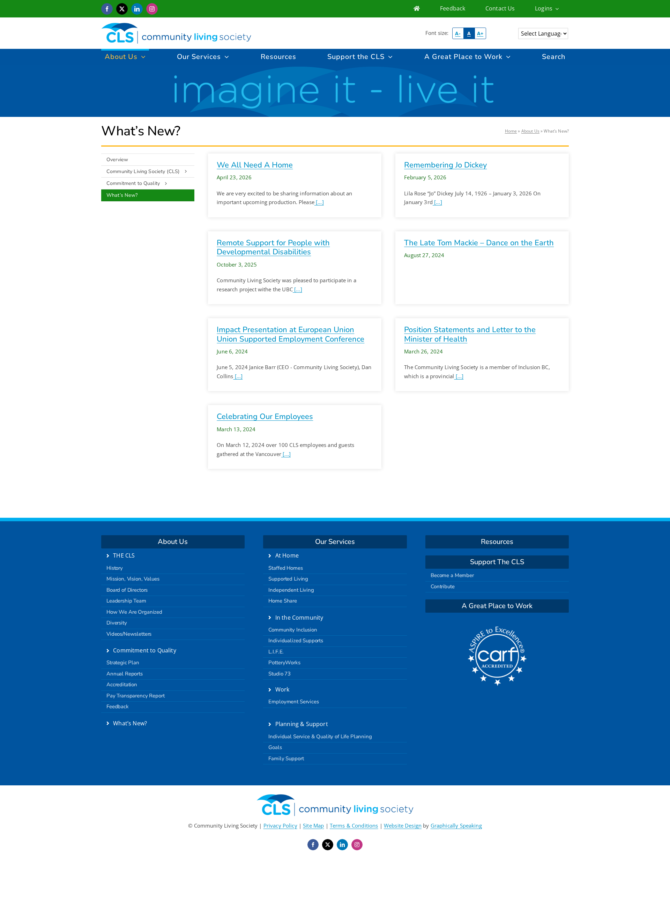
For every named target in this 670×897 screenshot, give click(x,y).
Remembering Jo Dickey (445, 165)
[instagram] (152, 9)
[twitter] (122, 9)
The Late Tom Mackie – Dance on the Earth (479, 243)
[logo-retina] (176, 25)
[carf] (497, 629)
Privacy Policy (280, 825)
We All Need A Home (255, 165)
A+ (480, 33)
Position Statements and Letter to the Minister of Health (470, 334)
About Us (530, 131)
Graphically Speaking (456, 825)
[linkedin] (137, 9)
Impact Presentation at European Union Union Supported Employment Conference (290, 334)
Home (511, 131)
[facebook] (107, 9)
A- (457, 33)
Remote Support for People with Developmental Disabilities (273, 247)
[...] (319, 202)
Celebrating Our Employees (265, 416)
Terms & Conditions (354, 825)
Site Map (313, 825)
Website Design (403, 825)
